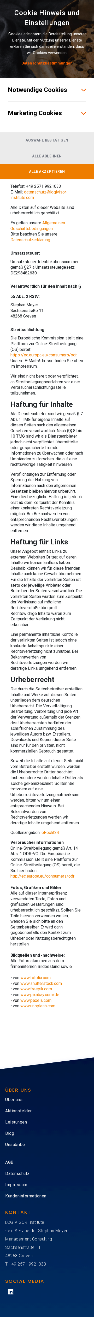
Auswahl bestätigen (47, 140)
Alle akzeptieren (47, 171)
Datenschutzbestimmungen (47, 63)
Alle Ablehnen (47, 156)
